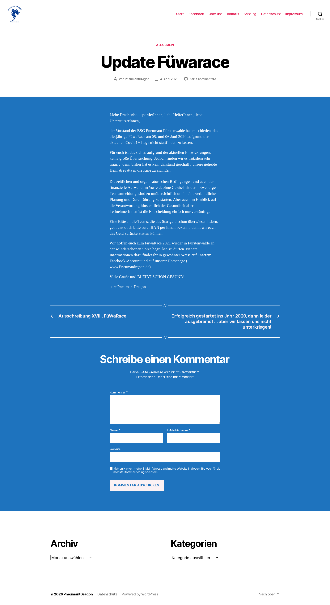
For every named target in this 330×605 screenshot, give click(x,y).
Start (180, 14)
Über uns (215, 14)
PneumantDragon (137, 79)
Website (115, 449)
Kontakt (233, 14)
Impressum (294, 14)
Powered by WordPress (140, 594)
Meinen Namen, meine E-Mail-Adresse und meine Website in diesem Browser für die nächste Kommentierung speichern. (166, 470)
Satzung (250, 14)
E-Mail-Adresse (178, 430)
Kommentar (119, 392)
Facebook (196, 14)
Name (115, 430)
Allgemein (165, 45)
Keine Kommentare (203, 79)
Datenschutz (271, 14)
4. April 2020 (169, 79)
